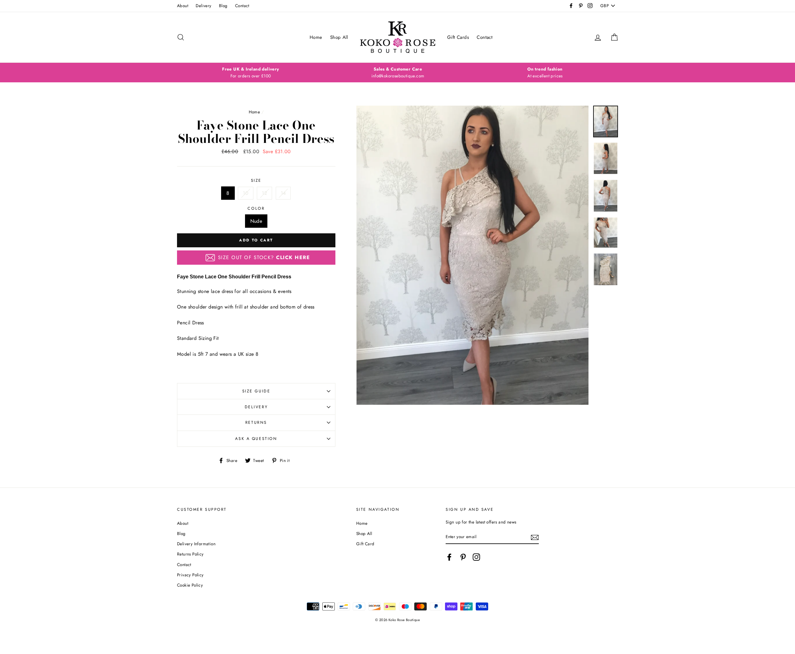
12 (264, 193)
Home (316, 37)
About (182, 5)
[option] (250, 73)
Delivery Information (196, 544)
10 (245, 193)
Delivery (203, 5)
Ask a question (256, 438)
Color (256, 208)
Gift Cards (458, 37)
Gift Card (365, 544)
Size (256, 180)
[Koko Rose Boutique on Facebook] (449, 557)
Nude (256, 221)
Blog (223, 5)
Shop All (339, 37)
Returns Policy (190, 554)
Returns (256, 422)
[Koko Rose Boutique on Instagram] (476, 557)
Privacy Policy (190, 575)
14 (283, 193)
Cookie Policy (190, 585)
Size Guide (256, 391)
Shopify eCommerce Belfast (398, 630)
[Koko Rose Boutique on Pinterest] (463, 557)
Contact (242, 5)
